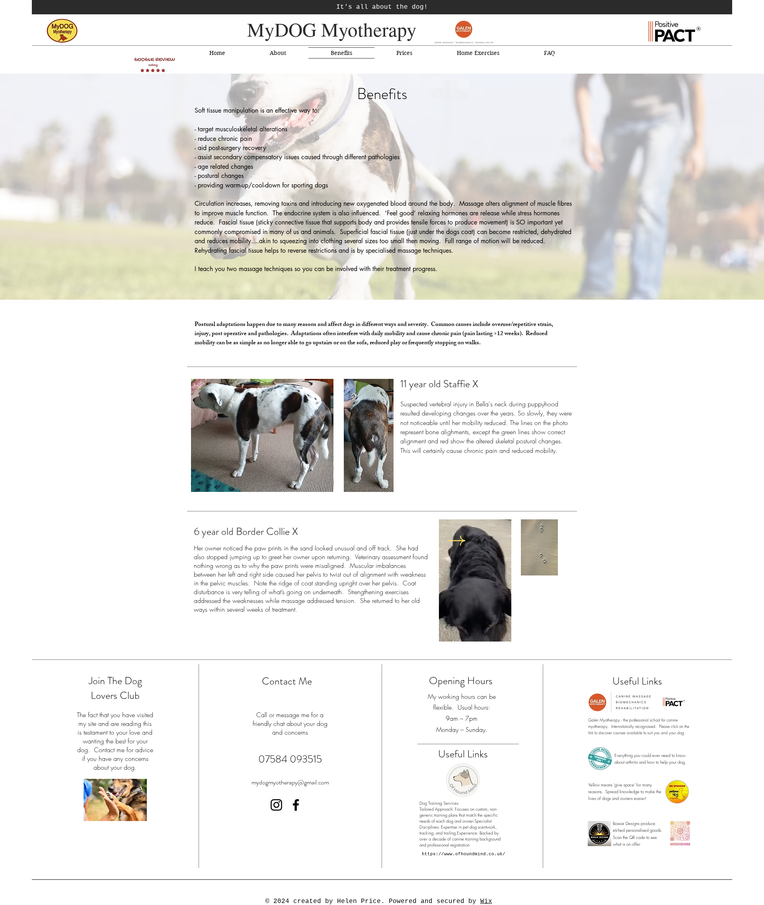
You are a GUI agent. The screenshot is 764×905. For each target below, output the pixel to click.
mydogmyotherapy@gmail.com (290, 782)
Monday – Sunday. (461, 729)
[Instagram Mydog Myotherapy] (276, 805)
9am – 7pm (461, 718)
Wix (486, 901)
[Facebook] (296, 805)
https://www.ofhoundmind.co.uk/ (463, 854)
